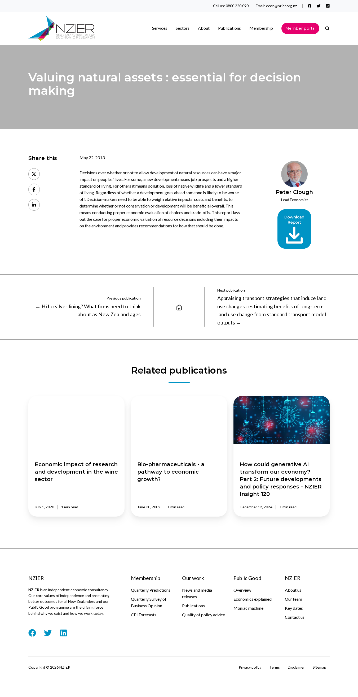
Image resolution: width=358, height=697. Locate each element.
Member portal (300, 28)
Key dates (294, 608)
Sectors (182, 28)
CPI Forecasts (143, 614)
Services (159, 28)
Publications (193, 605)
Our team (293, 598)
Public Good (247, 578)
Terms (274, 667)
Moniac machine (248, 608)
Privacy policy (250, 667)
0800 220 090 (237, 5)
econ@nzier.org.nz (281, 5)
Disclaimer (296, 667)
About (204, 28)
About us (293, 589)
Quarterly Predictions (150, 589)
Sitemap (319, 667)
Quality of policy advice (203, 614)
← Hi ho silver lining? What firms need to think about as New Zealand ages (88, 310)
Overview (242, 589)
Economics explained (252, 598)
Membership (261, 28)
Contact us (294, 617)
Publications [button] (229, 28)
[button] (327, 28)
